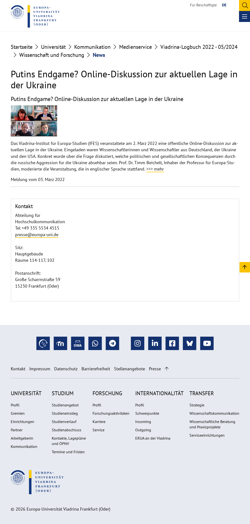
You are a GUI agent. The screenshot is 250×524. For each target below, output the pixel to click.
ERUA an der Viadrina (152, 438)
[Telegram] (112, 343)
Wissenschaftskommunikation (214, 413)
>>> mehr (155, 169)
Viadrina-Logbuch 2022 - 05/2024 (199, 46)
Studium (62, 393)
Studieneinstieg (65, 413)
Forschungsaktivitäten (111, 413)
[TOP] (245, 267)
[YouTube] (207, 343)
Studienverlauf (64, 421)
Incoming (143, 421)
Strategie (196, 405)
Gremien (18, 413)
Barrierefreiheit (96, 369)
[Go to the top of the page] (166, 369)
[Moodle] (60, 343)
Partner (16, 429)
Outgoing (143, 429)
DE (224, 4)
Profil (15, 405)
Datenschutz (66, 369)
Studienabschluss (66, 429)
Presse (155, 369)
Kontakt (18, 369)
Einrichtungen (22, 421)
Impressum (39, 369)
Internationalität (159, 393)
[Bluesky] (189, 343)
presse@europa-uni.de (36, 234)
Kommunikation (92, 46)
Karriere (99, 421)
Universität (53, 46)
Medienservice (135, 46)
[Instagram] (137, 343)
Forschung (107, 393)
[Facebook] (172, 343)
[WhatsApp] (95, 343)
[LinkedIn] (155, 343)
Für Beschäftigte (203, 4)
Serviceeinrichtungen (207, 435)
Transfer (201, 393)
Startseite (21, 46)
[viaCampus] (43, 343)
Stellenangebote (129, 369)
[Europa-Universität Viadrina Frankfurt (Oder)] (35, 16)
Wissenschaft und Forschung (51, 54)
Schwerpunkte (147, 413)
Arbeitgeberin (22, 438)
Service (98, 429)
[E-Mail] (77, 343)
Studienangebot (65, 405)
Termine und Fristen (68, 451)
